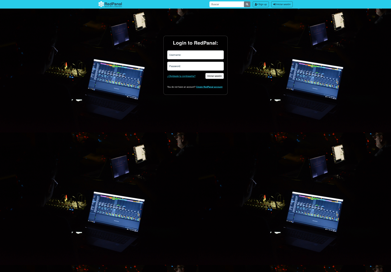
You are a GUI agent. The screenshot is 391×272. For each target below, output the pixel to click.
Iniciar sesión (283, 4)
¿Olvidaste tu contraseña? (181, 76)
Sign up (262, 4)
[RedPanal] (110, 4)
